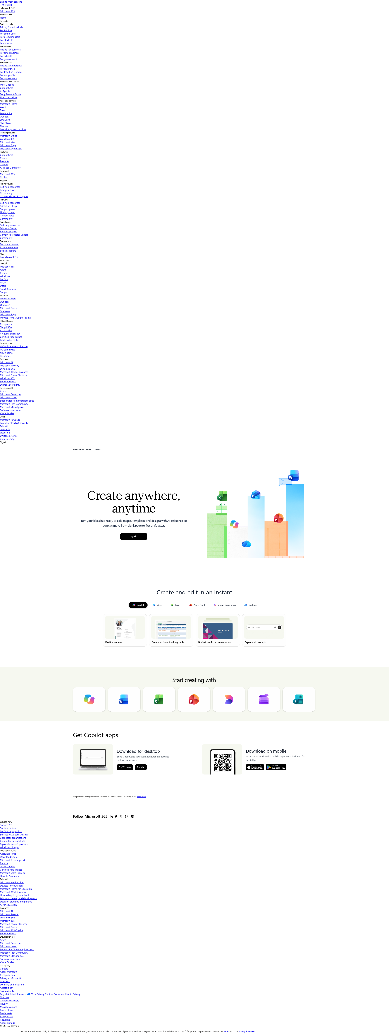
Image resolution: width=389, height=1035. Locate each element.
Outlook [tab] (252, 605)
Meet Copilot (7, 84)
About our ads (7, 1022)
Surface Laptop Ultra (11, 831)
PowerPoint (6, 113)
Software (4, 295)
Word (3, 107)
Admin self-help (8, 205)
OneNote (5, 311)
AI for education (8, 904)
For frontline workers (11, 71)
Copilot (4, 177)
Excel (2, 110)
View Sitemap (7, 438)
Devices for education (11, 885)
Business (4, 359)
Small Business (8, 288)
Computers (6, 324)
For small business (9, 52)
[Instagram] (126, 816)
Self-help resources (10, 186)
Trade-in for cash (9, 340)
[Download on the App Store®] (255, 767)
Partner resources (9, 247)
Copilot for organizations (13, 837)
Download (4, 171)
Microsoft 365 (6, 15)
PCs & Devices (7, 321)
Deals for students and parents (16, 901)
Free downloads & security (14, 422)
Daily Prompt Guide (10, 94)
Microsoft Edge (8, 145)
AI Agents (5, 91)
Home (3, 17)
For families (6, 30)
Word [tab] (159, 605)
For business (5, 46)
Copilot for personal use (12, 840)
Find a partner (7, 212)
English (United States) (12, 994)
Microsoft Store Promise (12, 872)
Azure (3, 269)
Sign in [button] (133, 536)
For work (4, 200)
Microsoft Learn (8, 397)
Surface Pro (6, 824)
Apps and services (8, 101)
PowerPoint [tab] (199, 605)
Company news (8, 974)
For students (6, 39)
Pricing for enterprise (11, 65)
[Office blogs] (132, 816)
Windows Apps (8, 298)
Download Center (9, 856)
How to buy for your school (14, 895)
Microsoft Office (8, 135)
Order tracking (7, 866)
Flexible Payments (9, 876)
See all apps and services (13, 129)
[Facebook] (116, 816)
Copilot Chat (6, 87)
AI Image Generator (10, 167)
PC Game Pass (7, 349)
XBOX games (7, 352)
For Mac (141, 767)
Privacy (4, 1003)
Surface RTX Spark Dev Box (14, 834)
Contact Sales (7, 215)
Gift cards (5, 429)
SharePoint (5, 122)
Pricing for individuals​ (11, 27)
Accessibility (6, 987)
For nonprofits (7, 75)
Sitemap (4, 997)
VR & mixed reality (10, 333)
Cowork (4, 164)
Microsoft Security (9, 365)
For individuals (6, 24)
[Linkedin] (111, 816)
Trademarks (6, 1013)
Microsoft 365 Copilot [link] (82, 450)
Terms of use (6, 1010)
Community (6, 193)
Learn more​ (6, 43)
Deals (3, 285)
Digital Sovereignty (10, 384)
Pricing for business (10, 49)
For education (6, 222)
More (2, 254)
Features (4, 152)
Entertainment (6, 343)
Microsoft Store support (12, 860)
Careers (4, 968)
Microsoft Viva (7, 142)
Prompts (4, 161)
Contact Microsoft (9, 1000)
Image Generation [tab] (227, 605)
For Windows (125, 767)
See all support (8, 250)
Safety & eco (6, 1016)
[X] (121, 816)
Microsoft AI (6, 362)
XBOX (3, 282)
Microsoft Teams (8, 103)
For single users (8, 33)
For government (8, 59)
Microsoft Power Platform (13, 375)
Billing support (7, 189)
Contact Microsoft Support (14, 196)
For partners (5, 241)
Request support (8, 231)
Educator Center (8, 228)
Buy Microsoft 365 (9, 257)
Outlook (4, 116)
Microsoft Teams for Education (16, 888)
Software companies (10, 410)
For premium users (10, 36)
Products (4, 21)
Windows (5, 276)
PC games (5, 355)
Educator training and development (18, 898)
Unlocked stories (8, 435)
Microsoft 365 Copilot (9, 82)
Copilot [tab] (140, 605)
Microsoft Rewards (10, 419)
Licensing (5, 432)
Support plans (7, 209)
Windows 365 (7, 138)
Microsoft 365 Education (13, 892)
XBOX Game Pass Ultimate (14, 346)
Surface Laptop (8, 828)
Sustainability (7, 990)
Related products (7, 133)
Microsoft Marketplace (12, 407)
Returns (4, 863)
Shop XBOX (6, 327)
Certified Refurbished (11, 336)
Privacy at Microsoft (10, 978)
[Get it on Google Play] (276, 767)
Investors (5, 981)
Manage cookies (8, 1006)
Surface (4, 279)
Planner (4, 126)
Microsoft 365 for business (14, 371)
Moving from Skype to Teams (15, 317)
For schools (6, 55)
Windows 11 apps (9, 847)
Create (3, 158)
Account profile (8, 853)
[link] (125, 630)
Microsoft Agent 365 (11, 148)
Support (3, 180)
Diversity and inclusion (12, 984)
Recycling (5, 1019)
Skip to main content (11, 1)
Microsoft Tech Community (14, 403)
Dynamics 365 (7, 368)
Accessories (6, 330)
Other (2, 417)
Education (5, 426)
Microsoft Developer (10, 394)
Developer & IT (6, 388)
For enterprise (6, 62)
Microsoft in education (12, 882)
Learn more (141, 797)
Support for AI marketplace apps (17, 400)
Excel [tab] (177, 605)
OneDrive (5, 119)
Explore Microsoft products (14, 844)
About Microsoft (8, 971)
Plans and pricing (9, 97)
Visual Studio (7, 413)
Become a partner (9, 244)
